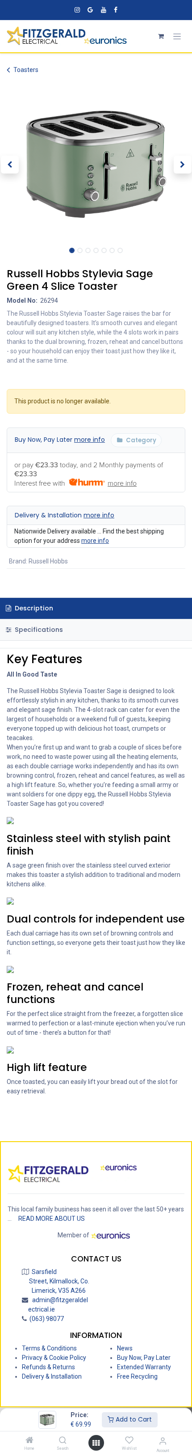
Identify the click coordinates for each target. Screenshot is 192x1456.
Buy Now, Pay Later (60, 439)
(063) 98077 (45, 1318)
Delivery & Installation (64, 515)
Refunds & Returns (48, 1367)
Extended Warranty (144, 1367)
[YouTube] (103, 10)
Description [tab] (33, 608)
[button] (9, 165)
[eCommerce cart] (161, 36)
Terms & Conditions (49, 1348)
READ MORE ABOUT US (51, 1218)
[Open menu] (96, 1443)
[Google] (90, 10)
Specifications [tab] (38, 629)
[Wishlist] (129, 1440)
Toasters (25, 69)
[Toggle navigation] (177, 36)
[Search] (62, 1440)
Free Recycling (137, 1376)
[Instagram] (77, 10)
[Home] (29, 1440)
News (125, 1348)
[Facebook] (115, 10)
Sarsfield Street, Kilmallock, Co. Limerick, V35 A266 (59, 1281)
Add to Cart (133, 1419)
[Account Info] (163, 1441)
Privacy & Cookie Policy (54, 1357)
